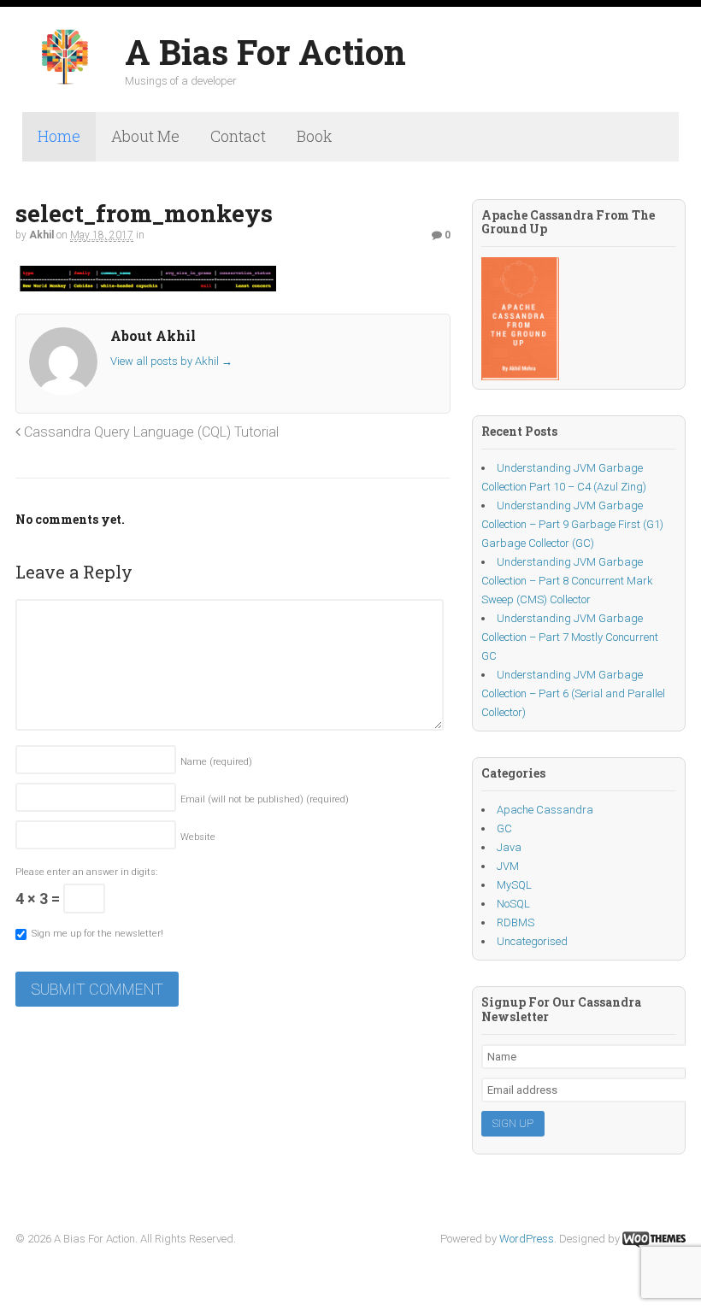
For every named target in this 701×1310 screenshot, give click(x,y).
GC (504, 828)
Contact (238, 136)
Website (197, 837)
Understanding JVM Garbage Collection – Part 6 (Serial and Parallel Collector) (573, 693)
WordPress (526, 1238)
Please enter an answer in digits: (86, 872)
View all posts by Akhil (171, 361)
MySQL (514, 884)
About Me (145, 136)
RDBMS (515, 922)
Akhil (41, 235)
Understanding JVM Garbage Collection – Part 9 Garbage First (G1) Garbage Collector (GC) (572, 524)
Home (59, 136)
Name (216, 761)
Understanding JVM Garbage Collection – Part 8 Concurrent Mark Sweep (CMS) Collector (567, 580)
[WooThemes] (654, 1238)
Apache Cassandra (545, 809)
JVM (508, 866)
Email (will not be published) (264, 799)
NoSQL (513, 903)
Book (315, 136)
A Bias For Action (265, 51)
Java (509, 847)
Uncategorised (532, 941)
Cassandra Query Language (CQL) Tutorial (150, 432)
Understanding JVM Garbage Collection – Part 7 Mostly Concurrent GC (569, 637)
